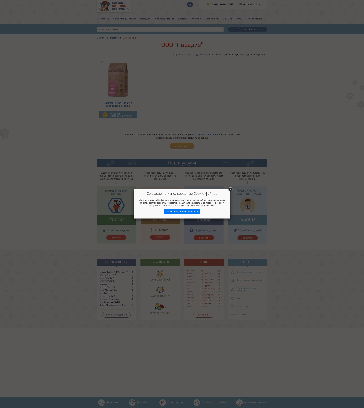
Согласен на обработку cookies (182, 211)
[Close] (230, 189)
